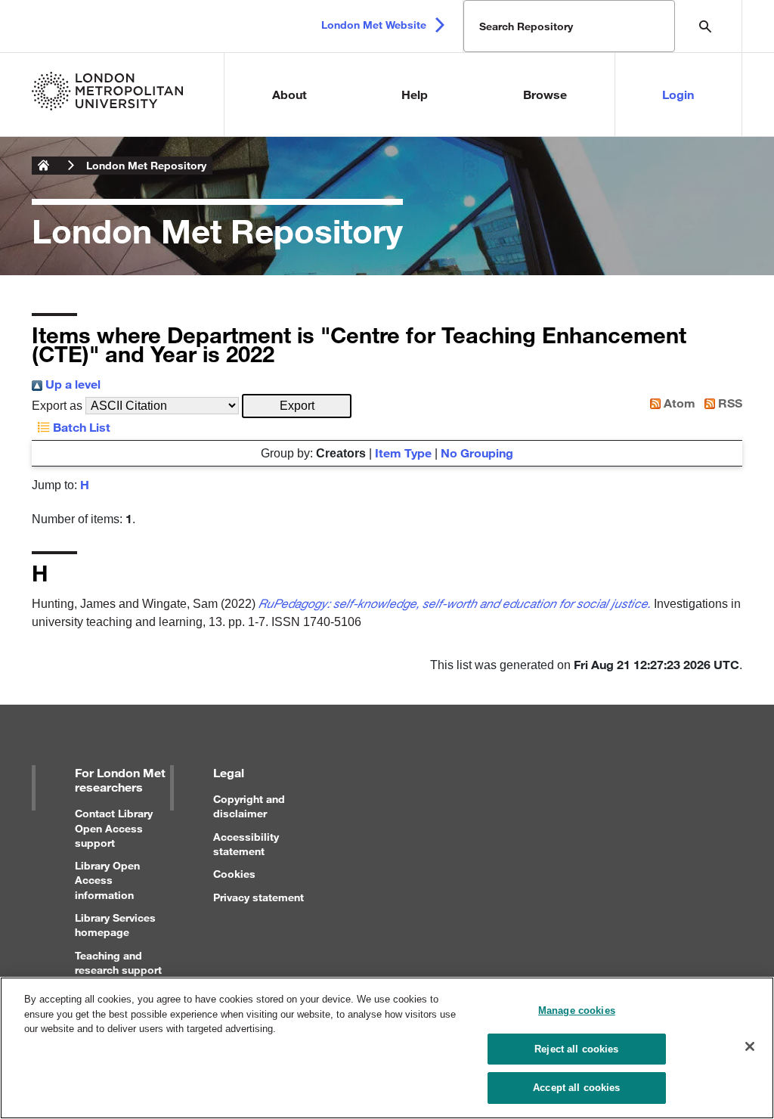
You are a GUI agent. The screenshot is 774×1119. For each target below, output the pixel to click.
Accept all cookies (576, 1087)
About (289, 94)
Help (414, 94)
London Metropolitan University (44, 166)
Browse (545, 94)
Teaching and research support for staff (118, 969)
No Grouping (477, 452)
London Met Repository (146, 165)
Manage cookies (576, 1010)
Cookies (234, 873)
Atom (678, 402)
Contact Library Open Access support (114, 827)
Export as (57, 405)
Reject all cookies (576, 1049)
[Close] (749, 1046)
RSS (728, 402)
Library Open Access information (107, 879)
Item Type (403, 452)
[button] (296, 406)
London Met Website (373, 24)
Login (678, 94)
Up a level (71, 384)
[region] (387, 1048)
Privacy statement (258, 897)
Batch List (80, 427)
